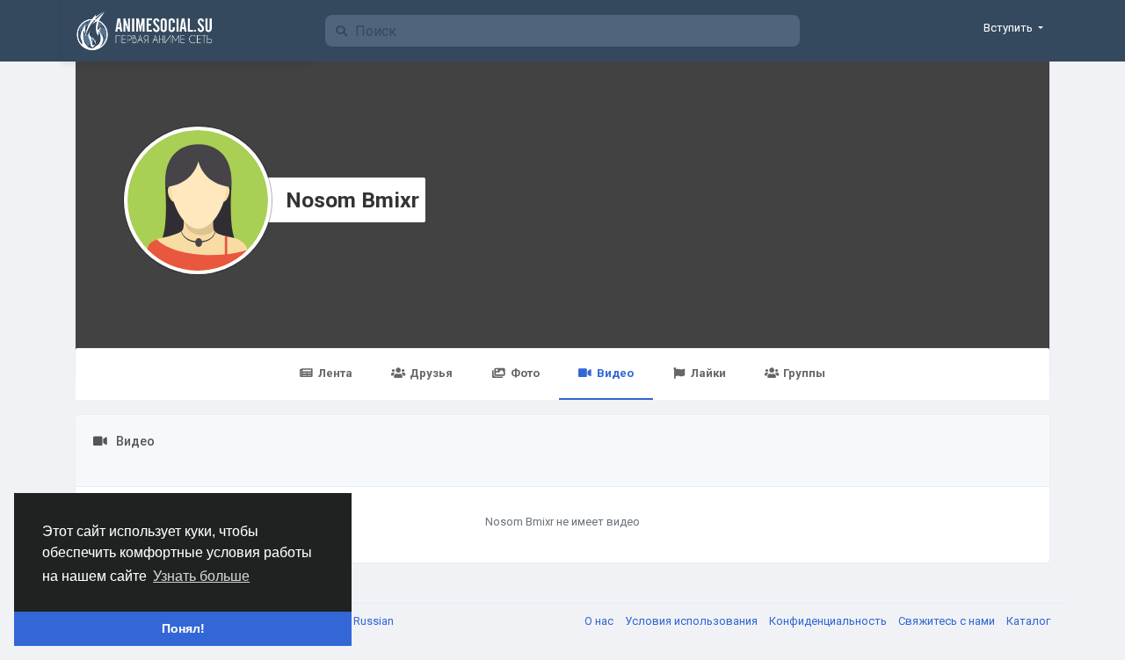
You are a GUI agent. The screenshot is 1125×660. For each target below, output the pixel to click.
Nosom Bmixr (352, 200)
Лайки (708, 373)
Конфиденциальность (829, 620)
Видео (615, 373)
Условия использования (692, 620)
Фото (525, 373)
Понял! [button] (183, 628)
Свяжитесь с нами (948, 620)
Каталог (1028, 620)
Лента (335, 373)
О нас (600, 620)
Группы (804, 373)
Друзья (431, 373)
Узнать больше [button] (201, 576)
